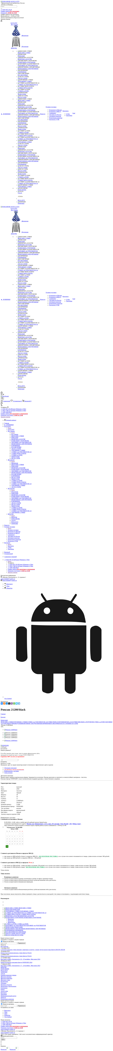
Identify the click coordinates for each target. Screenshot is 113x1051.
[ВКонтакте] (2, 703)
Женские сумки (5, 980)
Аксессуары (4, 991)
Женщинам (14, 463)
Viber (7, 586)
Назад (9, 428)
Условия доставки (13, 530)
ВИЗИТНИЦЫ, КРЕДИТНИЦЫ (31, 723)
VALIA (3, 973)
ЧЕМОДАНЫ (17, 723)
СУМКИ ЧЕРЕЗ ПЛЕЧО (54, 722)
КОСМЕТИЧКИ (55, 723)
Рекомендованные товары (8, 975)
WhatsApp (9, 588)
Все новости (4, 946)
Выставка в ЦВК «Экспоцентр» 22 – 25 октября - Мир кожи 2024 (20, 959)
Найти (3, 1039)
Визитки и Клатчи (6, 984)
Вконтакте (9, 584)
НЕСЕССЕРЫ (73, 723)
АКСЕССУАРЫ (64, 723)
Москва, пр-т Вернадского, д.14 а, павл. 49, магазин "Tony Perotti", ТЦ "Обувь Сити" (54, 824)
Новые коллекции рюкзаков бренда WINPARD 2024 (16, 962)
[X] (9, 703)
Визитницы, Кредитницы (8, 986)
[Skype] (17, 703)
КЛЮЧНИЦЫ (45, 723)
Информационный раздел (8, 996)
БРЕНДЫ (14, 517)
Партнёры (4, 994)
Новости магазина (8, 941)
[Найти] (1, 8)
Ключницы (4, 988)
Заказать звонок (5, 417)
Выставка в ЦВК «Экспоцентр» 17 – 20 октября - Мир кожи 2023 (20, 965)
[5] (10, 743)
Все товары (14, 434)
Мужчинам (14, 491)
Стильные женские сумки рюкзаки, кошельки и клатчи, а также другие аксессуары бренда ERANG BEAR (33, 949)
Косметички (4, 981)
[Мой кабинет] (1, 21)
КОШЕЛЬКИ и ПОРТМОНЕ (85, 722)
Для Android (8, 1017)
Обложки (3, 983)
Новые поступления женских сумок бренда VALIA (16, 953)
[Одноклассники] (4, 703)
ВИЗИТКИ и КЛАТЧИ (69, 722)
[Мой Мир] (7, 703)
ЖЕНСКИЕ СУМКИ (7, 722)
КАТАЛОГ (11, 429)
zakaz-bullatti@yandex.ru (8, 579)
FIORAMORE (5, 969)
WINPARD (4, 972)
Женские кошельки (6, 978)
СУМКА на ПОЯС (99, 722)
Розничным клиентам (7, 999)
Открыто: (9, 13)
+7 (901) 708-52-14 (13, 410)
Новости (3, 997)
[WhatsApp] (14, 703)
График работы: (10, 11)
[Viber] (12, 703)
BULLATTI (4, 970)
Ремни (3, 989)
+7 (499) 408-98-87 (6, 412)
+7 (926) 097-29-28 (6, 9)
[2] (4, 743)
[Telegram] (19, 703)
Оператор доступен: (12, 415)
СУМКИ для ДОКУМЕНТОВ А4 (37, 722)
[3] (6, 743)
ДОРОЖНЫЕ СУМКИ (20, 722)
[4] (8, 743)
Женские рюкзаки (6, 977)
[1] (2, 743)
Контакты (11, 546)
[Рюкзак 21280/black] (10, 729)
